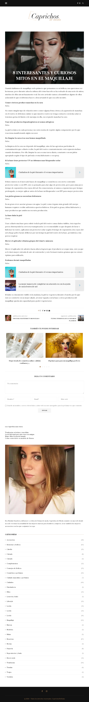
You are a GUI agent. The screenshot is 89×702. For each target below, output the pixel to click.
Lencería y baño (45, 597)
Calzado (45, 554)
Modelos (45, 630)
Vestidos (45, 677)
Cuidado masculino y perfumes (45, 578)
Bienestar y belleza (45, 545)
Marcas (45, 625)
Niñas (45, 634)
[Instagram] (79, 3)
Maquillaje (45, 620)
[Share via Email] (49, 311)
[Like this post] (40, 311)
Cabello (45, 549)
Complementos (45, 564)
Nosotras (45, 639)
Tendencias (45, 663)
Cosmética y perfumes (45, 573)
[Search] (83, 3)
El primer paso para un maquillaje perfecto (64, 361)
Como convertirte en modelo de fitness (19, 438)
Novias (45, 644)
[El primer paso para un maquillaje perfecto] (64, 345)
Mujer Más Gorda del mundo (15, 436)
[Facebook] (77, 3)
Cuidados (45, 582)
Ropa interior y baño (45, 653)
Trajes (45, 672)
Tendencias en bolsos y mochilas (17, 432)
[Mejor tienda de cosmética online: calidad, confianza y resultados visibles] (24, 345)
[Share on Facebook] (42, 311)
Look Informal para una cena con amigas (19, 434)
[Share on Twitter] (44, 311)
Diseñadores (45, 587)
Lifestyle (45, 601)
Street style (45, 658)
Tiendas (45, 667)
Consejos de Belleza (45, 568)
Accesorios (45, 540)
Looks (45, 606)
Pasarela (45, 649)
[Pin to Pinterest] (47, 311)
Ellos (45, 592)
